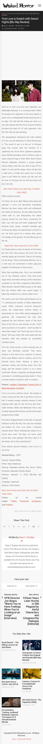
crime (20, 511)
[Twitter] (4, 526)
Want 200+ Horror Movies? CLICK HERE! (21, 246)
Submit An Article (24, 739)
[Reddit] (24, 526)
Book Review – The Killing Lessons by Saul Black (10, 644)
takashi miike (36, 511)
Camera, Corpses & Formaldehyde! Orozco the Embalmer (31, 685)
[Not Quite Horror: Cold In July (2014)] (11, 674)
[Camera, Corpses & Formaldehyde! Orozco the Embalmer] (31, 674)
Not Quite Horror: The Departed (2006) (31, 701)
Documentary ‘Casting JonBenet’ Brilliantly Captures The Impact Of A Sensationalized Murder (10, 716)
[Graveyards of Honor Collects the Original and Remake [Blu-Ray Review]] (31, 645)
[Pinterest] (13, 526)
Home (4, 13)
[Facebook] (9, 526)
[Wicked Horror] (18, 5)
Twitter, (14, 501)
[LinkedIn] (18, 526)
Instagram (35, 501)
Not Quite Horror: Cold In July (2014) (10, 683)
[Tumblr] (29, 526)
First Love (27, 511)
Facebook (24, 501)
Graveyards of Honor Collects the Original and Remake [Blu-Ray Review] (31, 656)
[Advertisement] (21, 53)
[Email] (33, 526)
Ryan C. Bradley (8, 26)
